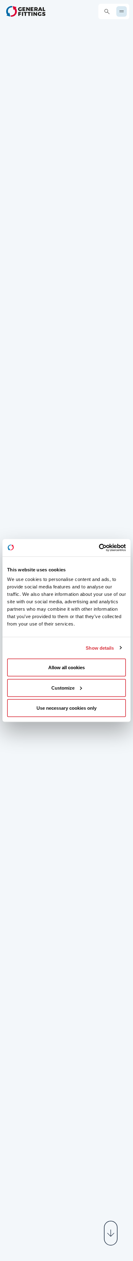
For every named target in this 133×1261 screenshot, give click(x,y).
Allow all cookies (66, 667)
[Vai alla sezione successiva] (111, 1233)
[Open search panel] (107, 12)
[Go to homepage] (25, 11)
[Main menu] (121, 11)
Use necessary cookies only (66, 708)
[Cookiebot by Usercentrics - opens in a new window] (99, 548)
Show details (100, 647)
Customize (63, 687)
